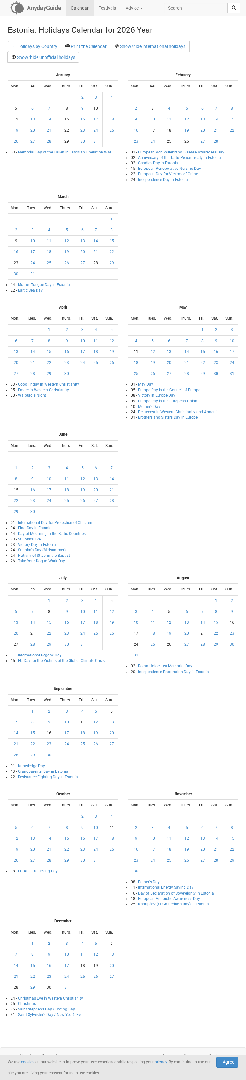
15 (232, 119)
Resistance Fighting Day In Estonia (48, 777)
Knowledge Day (31, 766)
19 (16, 130)
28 (49, 141)
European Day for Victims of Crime (168, 174)
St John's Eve (29, 539)
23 (82, 130)
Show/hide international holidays (152, 46)
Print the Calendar (89, 46)
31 (96, 141)
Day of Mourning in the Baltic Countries (52, 534)
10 (153, 119)
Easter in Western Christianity (43, 390)
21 (49, 130)
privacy (161, 1062)
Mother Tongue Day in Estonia (44, 285)
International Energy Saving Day (165, 887)
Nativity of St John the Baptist (44, 555)
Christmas (27, 1004)
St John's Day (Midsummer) (42, 550)
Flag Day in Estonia (35, 528)
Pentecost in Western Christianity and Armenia (178, 412)
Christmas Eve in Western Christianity (50, 998)
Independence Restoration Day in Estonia (173, 672)
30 (82, 141)
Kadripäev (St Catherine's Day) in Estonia (173, 904)
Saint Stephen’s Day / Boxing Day (46, 1009)
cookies (27, 1062)
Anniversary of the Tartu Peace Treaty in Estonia (179, 157)
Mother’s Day (149, 406)
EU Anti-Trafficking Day (38, 871)
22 (232, 130)
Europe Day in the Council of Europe (169, 390)
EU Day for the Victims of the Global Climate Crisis (61, 660)
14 (49, 119)
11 (112, 108)
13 (32, 119)
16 (82, 119)
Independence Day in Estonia (163, 179)
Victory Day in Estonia (37, 544)
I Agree (227, 1062)
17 (96, 119)
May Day (145, 384)
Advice (133, 8)
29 (112, 263)
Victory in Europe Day (156, 395)
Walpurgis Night (32, 395)
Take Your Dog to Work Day (41, 561)
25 (112, 130)
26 (16, 141)
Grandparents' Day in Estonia (43, 771)
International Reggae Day (40, 655)
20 (32, 130)
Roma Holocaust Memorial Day (165, 666)
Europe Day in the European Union (167, 401)
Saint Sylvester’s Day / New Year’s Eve (50, 1014)
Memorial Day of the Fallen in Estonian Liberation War (64, 152)
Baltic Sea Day (30, 290)
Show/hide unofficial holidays (46, 57)
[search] (233, 8)
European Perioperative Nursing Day (169, 168)
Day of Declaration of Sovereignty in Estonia (176, 893)
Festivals (107, 8)
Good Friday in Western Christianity (48, 384)
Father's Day (149, 882)
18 (112, 119)
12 (186, 119)
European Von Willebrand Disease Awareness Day (181, 152)
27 (32, 141)
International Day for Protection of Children (55, 522)
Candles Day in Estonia (158, 163)
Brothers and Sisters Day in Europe (168, 417)
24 (96, 130)
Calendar (80, 8)
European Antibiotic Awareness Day (169, 898)
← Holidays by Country (34, 46)
